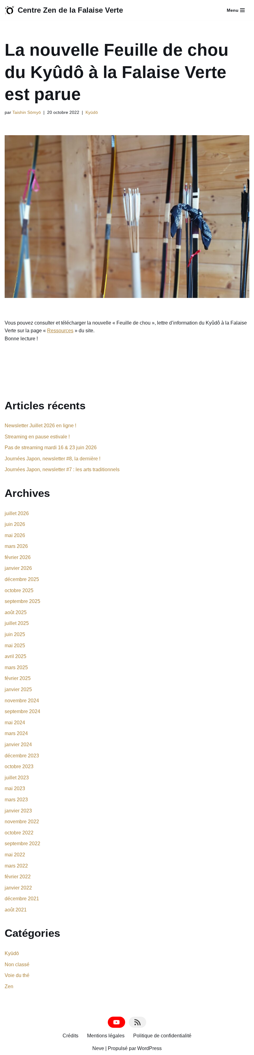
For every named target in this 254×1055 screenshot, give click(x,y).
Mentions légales (106, 1035)
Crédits (70, 1035)
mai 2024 (15, 722)
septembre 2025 (22, 601)
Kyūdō (91, 112)
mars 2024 (16, 733)
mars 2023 (16, 799)
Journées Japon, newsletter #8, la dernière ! (52, 458)
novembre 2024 (22, 700)
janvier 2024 (18, 744)
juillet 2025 (17, 623)
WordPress (149, 1048)
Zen (9, 986)
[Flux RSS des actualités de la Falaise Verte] (137, 1022)
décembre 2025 (22, 579)
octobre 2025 (19, 590)
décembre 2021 (22, 898)
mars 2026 (16, 546)
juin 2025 (15, 634)
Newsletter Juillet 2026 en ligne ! (40, 425)
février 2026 (18, 557)
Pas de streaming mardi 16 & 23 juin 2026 (51, 447)
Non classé (17, 964)
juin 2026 (15, 524)
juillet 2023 (17, 777)
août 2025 (16, 612)
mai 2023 (15, 788)
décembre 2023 (22, 755)
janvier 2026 (18, 568)
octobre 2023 (19, 766)
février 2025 (18, 678)
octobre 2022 (19, 832)
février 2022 (18, 876)
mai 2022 (15, 854)
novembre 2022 (22, 821)
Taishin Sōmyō (26, 112)
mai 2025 (15, 645)
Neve (98, 1048)
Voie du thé (17, 975)
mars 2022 (16, 865)
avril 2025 (15, 656)
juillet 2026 (17, 513)
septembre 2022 (22, 843)
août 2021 (16, 909)
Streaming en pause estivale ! (37, 436)
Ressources (60, 330)
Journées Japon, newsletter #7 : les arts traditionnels (62, 469)
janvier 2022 (18, 887)
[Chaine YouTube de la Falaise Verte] (116, 1022)
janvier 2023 (18, 810)
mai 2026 (15, 535)
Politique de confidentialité (162, 1035)
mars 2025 (16, 667)
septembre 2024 (22, 711)
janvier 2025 (18, 689)
